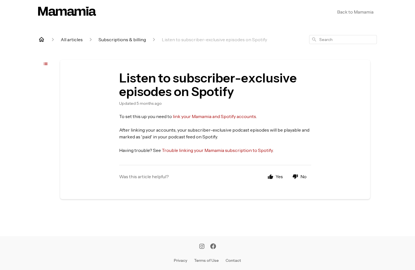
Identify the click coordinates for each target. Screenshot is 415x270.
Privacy (180, 260)
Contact (233, 260)
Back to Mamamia (355, 12)
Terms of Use (206, 260)
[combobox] (343, 39)
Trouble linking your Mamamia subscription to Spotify (217, 150)
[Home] (41, 39)
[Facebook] (213, 247)
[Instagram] (201, 247)
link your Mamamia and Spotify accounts (214, 116)
